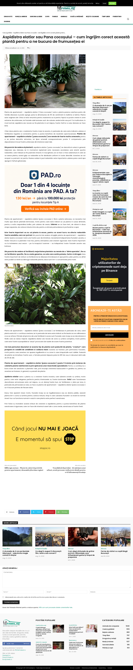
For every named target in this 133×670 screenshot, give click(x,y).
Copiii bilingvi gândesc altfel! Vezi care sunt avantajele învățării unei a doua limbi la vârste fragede (43, 632)
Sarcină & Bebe (73, 625)
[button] (128, 18)
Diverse (95, 135)
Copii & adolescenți (100, 225)
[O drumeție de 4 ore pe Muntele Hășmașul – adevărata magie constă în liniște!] (119, 108)
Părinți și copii (98, 209)
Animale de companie (41, 642)
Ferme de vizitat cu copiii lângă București (101, 158)
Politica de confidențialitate (117, 340)
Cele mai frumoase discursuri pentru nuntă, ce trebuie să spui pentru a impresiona (76, 645)
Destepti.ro (6, 655)
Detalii (104, 3)
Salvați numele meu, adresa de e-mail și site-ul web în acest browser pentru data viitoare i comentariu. (35, 597)
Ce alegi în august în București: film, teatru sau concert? (101, 124)
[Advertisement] (45, 491)
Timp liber (96, 103)
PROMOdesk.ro (20, 650)
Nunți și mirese (73, 640)
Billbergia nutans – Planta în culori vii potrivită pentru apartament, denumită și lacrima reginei (24, 469)
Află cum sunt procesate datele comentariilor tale (55, 607)
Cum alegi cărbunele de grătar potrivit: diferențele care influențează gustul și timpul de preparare (101, 142)
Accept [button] (112, 3)
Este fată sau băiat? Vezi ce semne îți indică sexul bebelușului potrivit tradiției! (76, 630)
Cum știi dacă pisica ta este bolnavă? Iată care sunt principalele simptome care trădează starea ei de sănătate (44, 648)
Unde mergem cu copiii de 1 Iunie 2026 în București (102, 214)
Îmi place (26, 643)
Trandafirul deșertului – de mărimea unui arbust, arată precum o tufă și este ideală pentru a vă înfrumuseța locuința (66, 470)
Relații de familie (98, 120)
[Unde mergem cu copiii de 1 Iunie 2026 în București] (119, 214)
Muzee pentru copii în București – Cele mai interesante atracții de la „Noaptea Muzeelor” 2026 (102, 231)
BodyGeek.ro (7, 659)
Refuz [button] (97, 3)
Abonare (109, 335)
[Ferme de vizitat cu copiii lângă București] (119, 159)
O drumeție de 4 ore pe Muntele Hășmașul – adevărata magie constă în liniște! (102, 108)
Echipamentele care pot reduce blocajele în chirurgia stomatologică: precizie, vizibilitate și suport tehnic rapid (102, 177)
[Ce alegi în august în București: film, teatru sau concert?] (119, 124)
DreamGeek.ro (7, 657)
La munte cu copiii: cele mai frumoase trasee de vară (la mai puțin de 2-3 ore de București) (102, 197)
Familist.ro (98, 89)
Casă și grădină (7, 33)
